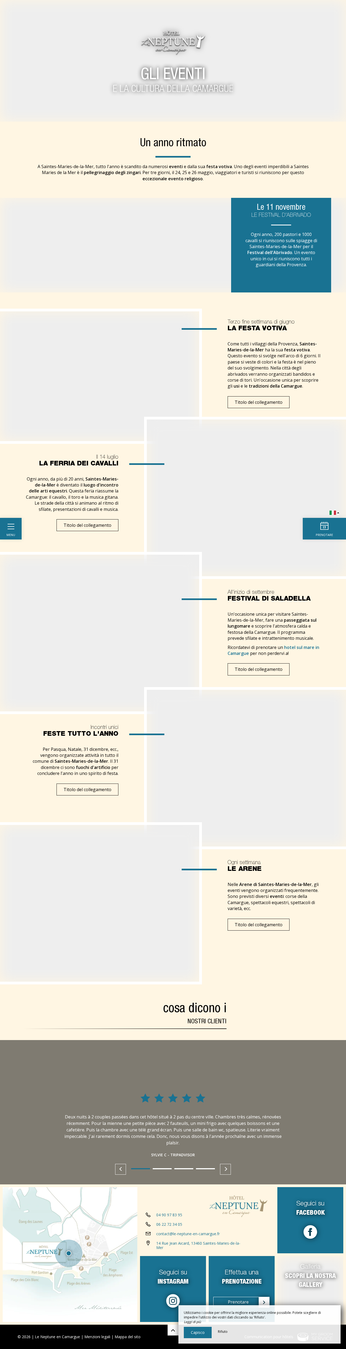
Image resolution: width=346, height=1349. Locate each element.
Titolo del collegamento (258, 402)
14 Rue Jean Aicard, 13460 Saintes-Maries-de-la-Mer (198, 1245)
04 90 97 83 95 (169, 1214)
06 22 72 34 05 (169, 1224)
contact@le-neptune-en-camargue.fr (188, 1233)
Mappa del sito (128, 1336)
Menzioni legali (97, 1336)
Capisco (198, 1332)
